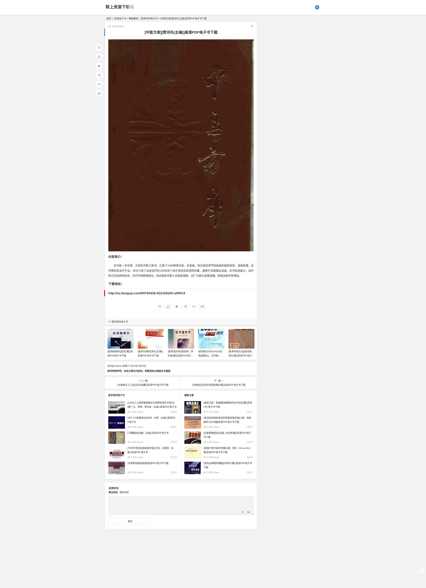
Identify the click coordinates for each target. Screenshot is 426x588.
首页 (108, 18)
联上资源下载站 (120, 7)
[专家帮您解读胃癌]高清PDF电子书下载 (147, 463)
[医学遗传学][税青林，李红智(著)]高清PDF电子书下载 (181, 355)
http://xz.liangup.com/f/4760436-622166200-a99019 (146, 293)
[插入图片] (248, 512)
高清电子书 (120, 18)
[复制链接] (99, 84)
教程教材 (133, 18)
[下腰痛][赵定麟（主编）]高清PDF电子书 (148, 433)
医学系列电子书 (149, 18)
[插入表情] (242, 512)
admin (118, 366)
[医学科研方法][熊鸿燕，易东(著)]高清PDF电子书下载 (241, 355)
